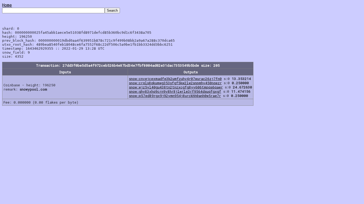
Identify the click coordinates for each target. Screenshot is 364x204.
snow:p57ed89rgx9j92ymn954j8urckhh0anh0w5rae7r (175, 96)
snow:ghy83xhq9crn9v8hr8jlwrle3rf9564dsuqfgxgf (175, 91)
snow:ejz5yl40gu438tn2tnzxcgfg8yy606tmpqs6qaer (176, 87)
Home (7, 5)
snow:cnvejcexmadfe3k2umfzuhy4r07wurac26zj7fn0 (175, 78)
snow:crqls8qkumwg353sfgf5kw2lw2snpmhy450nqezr (175, 83)
